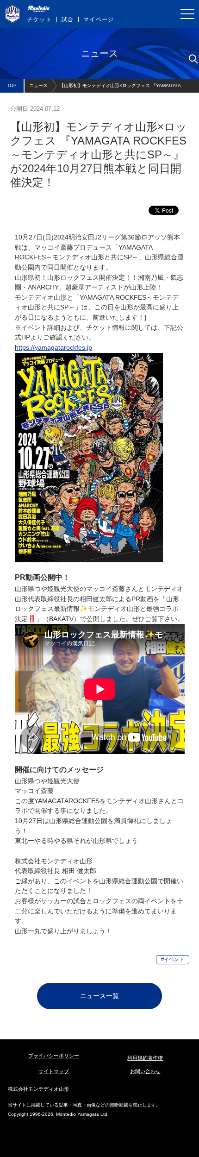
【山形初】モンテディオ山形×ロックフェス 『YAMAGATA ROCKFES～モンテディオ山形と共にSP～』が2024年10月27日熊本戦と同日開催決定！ (126, 88)
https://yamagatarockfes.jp (53, 347)
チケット (39, 19)
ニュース (38, 85)
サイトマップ (53, 1071)
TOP (12, 85)
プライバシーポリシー (53, 1055)
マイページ (98, 19)
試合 (68, 19)
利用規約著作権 (145, 1058)
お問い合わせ (145, 1071)
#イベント (172, 959)
